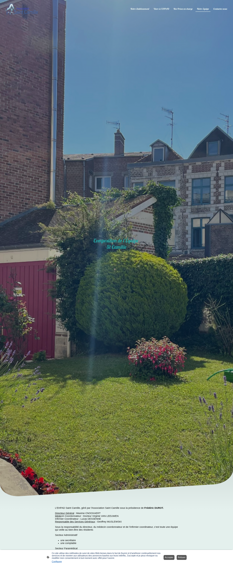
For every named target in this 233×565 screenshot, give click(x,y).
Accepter (169, 557)
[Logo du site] (21, 9)
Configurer (57, 561)
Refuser (181, 557)
